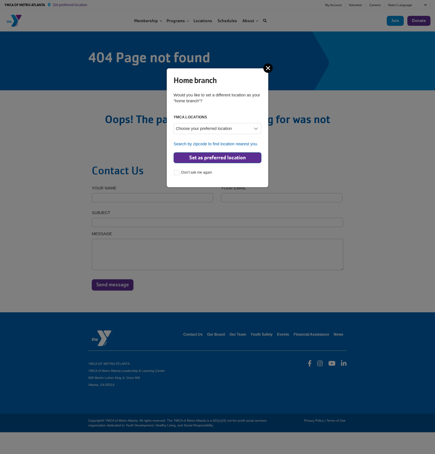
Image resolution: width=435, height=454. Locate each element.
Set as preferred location (217, 157)
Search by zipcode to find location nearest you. (216, 144)
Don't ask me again (196, 172)
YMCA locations (190, 117)
